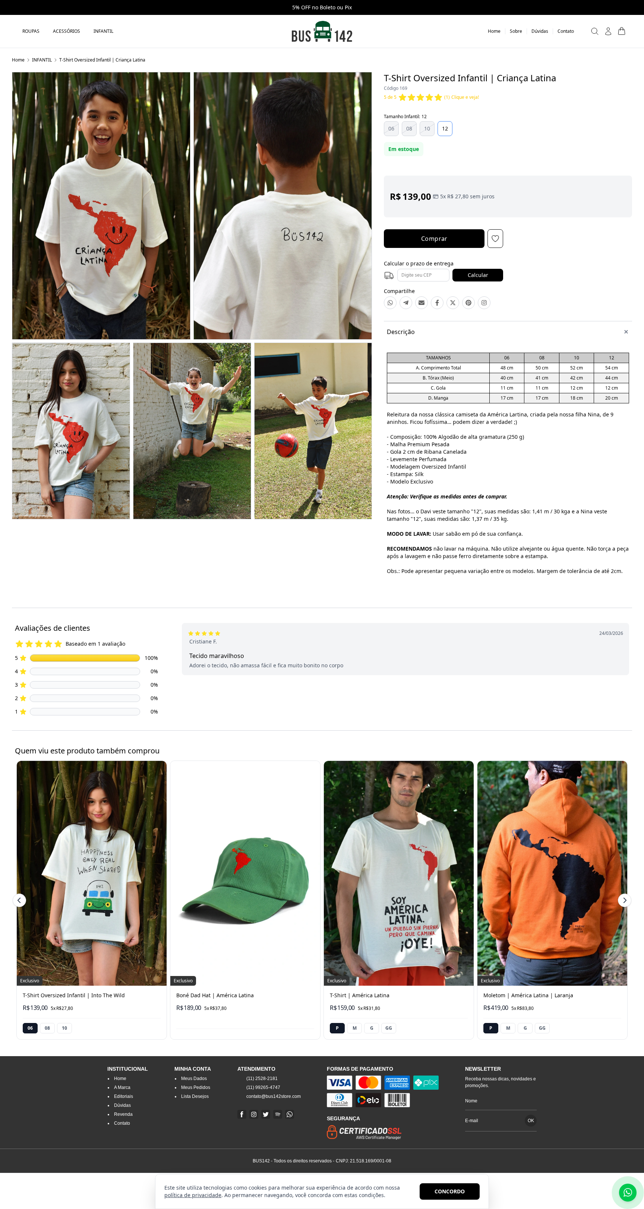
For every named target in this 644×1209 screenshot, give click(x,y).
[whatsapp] (289, 1114)
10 (427, 128)
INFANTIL (42, 60)
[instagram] (253, 1114)
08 (409, 128)
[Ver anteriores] (20, 900)
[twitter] (265, 1114)
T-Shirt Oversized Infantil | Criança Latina (102, 60)
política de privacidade (192, 1195)
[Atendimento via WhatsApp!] (628, 1193)
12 (445, 128)
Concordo (450, 1191)
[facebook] (241, 1114)
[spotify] (277, 1114)
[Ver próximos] (623, 900)
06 (391, 128)
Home (18, 60)
